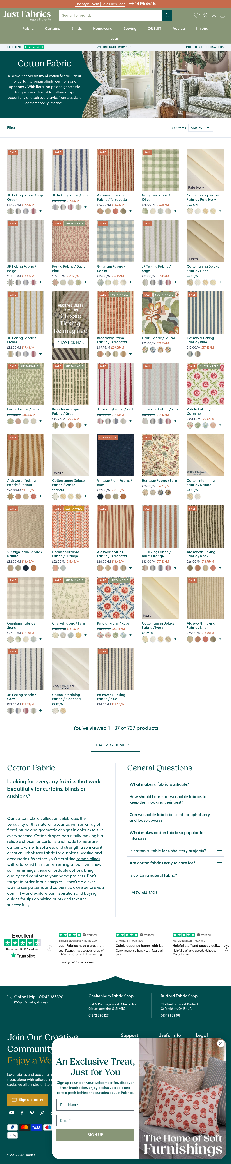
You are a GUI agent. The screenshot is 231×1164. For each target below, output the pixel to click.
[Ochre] (10, 354)
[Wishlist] (196, 15)
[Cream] (205, 211)
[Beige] (10, 282)
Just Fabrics (26, 1154)
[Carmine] (190, 425)
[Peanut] (10, 496)
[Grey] (18, 211)
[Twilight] (153, 349)
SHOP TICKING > (70, 342)
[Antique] (115, 496)
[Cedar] (168, 492)
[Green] (115, 354)
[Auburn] (168, 349)
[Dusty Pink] (55, 282)
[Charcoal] (108, 354)
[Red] (33, 211)
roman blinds (88, 858)
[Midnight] (160, 492)
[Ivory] (190, 211)
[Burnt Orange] (145, 568)
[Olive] (145, 211)
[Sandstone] (153, 492)
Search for (79, 15)
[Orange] (55, 568)
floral (12, 829)
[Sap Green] (10, 211)
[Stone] (168, 211)
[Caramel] (123, 354)
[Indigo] (63, 568)
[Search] (167, 15)
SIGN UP (95, 1135)
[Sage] (78, 207)
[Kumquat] (123, 496)
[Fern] (78, 282)
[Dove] (70, 282)
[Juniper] (197, 425)
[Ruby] (100, 635)
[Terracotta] (100, 211)
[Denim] (160, 211)
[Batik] (205, 425)
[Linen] (108, 211)
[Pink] (145, 421)
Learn (116, 38)
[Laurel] (145, 349)
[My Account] (213, 15)
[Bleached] (197, 496)
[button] (222, 15)
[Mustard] (78, 635)
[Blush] (213, 425)
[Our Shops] (205, 15)
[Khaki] (123, 211)
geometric (47, 829)
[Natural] (108, 496)
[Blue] (26, 211)
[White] (197, 211)
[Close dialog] (221, 1043)
